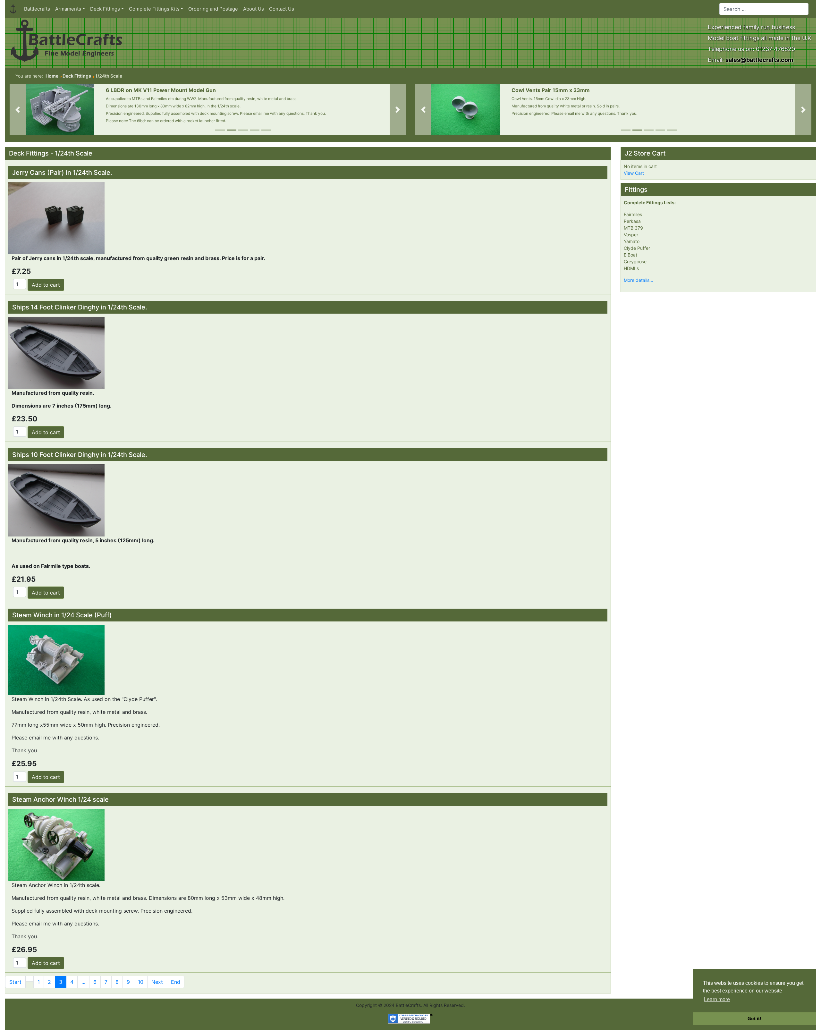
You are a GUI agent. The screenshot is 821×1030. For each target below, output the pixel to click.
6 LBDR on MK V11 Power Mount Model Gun (161, 90)
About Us (253, 9)
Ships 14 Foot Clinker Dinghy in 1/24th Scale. (79, 307)
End (175, 982)
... (83, 982)
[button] (18, 109)
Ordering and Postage (213, 9)
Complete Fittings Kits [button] (154, 9)
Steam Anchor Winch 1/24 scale (60, 799)
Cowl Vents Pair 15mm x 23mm (551, 90)
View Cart (634, 173)
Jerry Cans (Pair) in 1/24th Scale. (62, 172)
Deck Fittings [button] (105, 9)
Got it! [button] (754, 1018)
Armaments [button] (68, 9)
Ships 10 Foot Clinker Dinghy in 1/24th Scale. (79, 455)
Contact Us (281, 9)
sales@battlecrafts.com (759, 59)
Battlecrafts (37, 9)
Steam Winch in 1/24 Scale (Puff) (62, 615)
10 (140, 982)
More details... (638, 280)
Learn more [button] (717, 999)
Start (15, 982)
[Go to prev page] (29, 979)
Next (157, 982)
